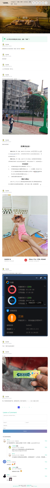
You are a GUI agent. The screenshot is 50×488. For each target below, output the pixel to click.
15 (29, 407)
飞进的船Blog (6, 3)
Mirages (35, 486)
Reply (46, 440)
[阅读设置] (46, 3)
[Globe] (36, 3)
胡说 (18, 2)
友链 (30, 2)
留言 (12, 4)
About (15, 4)
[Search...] (33, 3)
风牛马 (8, 439)
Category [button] (13, 2)
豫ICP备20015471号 (16, 486)
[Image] (40, 3)
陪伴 (22, 2)
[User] (43, 3)
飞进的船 (14, 446)
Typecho (28, 486)
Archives (26, 2)
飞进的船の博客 (28, 485)
